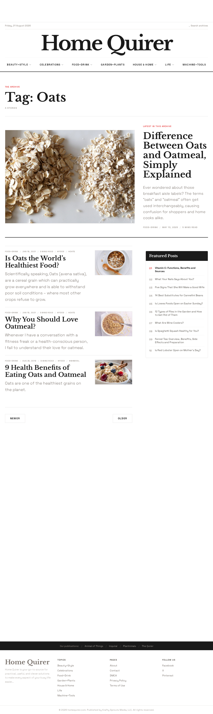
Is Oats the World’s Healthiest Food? (35, 261)
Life (59, 690)
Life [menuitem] (168, 64)
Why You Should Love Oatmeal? (41, 323)
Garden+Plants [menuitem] (113, 64)
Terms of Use (117, 685)
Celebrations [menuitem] (50, 64)
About (113, 665)
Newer (15, 418)
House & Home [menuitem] (143, 64)
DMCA (113, 675)
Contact (115, 670)
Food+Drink (150, 227)
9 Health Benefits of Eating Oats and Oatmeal (45, 371)
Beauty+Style (65, 665)
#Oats (71, 251)
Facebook (168, 665)
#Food (60, 251)
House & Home (65, 685)
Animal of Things (94, 646)
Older (122, 418)
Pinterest (167, 675)
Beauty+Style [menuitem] (17, 64)
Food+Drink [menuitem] (80, 64)
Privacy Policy (118, 680)
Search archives (199, 25)
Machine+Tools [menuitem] (194, 64)
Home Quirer (27, 662)
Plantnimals (129, 646)
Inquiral (113, 646)
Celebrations (65, 670)
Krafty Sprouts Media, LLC (117, 709)
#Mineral (74, 361)
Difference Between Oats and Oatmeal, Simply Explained (175, 155)
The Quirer (147, 646)
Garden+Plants (66, 680)
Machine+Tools (66, 695)
